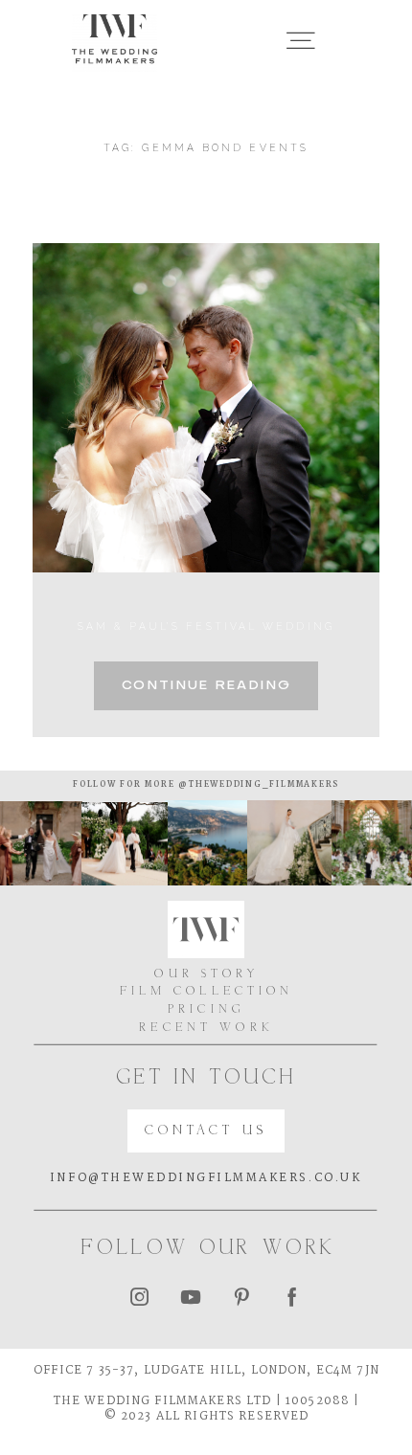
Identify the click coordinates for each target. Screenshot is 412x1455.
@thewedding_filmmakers (257, 785)
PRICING (206, 1010)
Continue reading (206, 686)
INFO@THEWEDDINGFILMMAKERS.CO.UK (205, 1178)
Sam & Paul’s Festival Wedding (206, 626)
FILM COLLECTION (207, 991)
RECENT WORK (206, 1028)
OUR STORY (206, 974)
